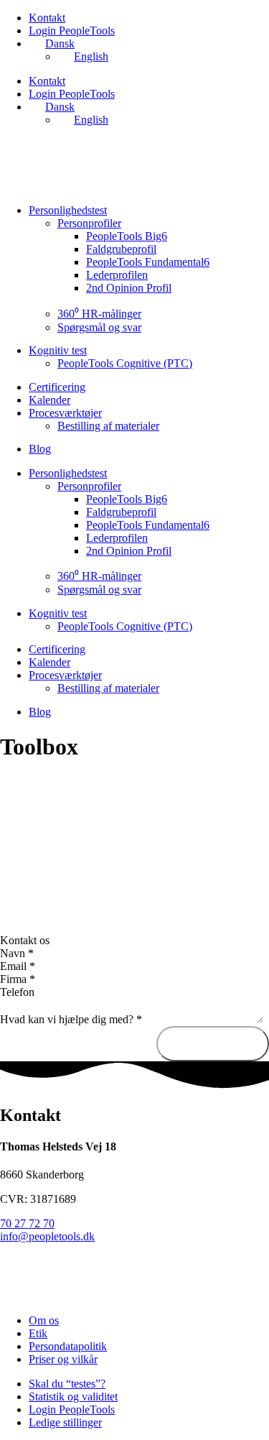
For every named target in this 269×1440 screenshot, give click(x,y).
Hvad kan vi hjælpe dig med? (71, 1019)
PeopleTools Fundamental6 (147, 262)
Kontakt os (24, 940)
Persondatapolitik (68, 1346)
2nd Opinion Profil (128, 288)
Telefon (17, 992)
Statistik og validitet (73, 1396)
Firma (17, 979)
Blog (40, 449)
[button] (134, 940)
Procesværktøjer (65, 413)
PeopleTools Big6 (126, 236)
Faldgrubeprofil (121, 249)
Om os (44, 1320)
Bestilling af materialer (108, 426)
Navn (17, 953)
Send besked (212, 1043)
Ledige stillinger (65, 1422)
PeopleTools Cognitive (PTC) (124, 363)
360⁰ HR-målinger (99, 314)
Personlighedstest (68, 210)
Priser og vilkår (63, 1359)
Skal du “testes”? (67, 1383)
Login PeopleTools (72, 30)
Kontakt (47, 17)
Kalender (49, 400)
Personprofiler (89, 223)
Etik (38, 1333)
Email (17, 966)
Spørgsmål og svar (99, 327)
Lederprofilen (117, 275)
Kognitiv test (58, 350)
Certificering (57, 387)
